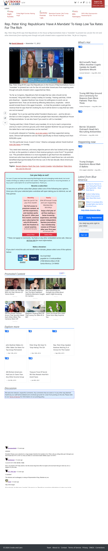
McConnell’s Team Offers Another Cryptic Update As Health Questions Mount (90, 66)
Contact (64, 547)
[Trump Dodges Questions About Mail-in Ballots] (90, 152)
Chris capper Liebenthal (86, 170)
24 (79, 146)
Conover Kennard (84, 73)
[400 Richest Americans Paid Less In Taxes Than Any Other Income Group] (16, 363)
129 (54, 331)
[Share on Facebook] (5, 113)
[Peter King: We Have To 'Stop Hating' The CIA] (39, 336)
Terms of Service (14, 397)
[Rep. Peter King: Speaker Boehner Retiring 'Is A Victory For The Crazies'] (63, 336)
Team (49, 547)
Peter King (68, 166)
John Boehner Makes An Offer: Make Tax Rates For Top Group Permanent (15, 347)
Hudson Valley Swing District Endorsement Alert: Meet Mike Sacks (93, 196)
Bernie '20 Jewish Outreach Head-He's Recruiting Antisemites (90, 129)
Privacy (85, 547)
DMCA (91, 547)
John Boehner (58, 166)
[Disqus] (39, 466)
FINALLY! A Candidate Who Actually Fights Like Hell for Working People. (94, 204)
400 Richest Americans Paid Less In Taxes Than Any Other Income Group (15, 374)
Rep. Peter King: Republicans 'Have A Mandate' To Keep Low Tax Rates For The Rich (54, 26)
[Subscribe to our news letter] (87, 2)
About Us (56, 547)
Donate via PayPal (34, 258)
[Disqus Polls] (39, 421)
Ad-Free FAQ (31, 240)
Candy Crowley (46, 166)
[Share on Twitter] (5, 118)
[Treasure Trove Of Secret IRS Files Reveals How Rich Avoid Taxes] (39, 363)
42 (29, 358)
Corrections (100, 547)
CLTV (23, 3)
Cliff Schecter (83, 135)
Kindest (22, 262)
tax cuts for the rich (23, 168)
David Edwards (17, 43)
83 (79, 111)
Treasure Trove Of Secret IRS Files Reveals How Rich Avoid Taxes (39, 374)
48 (5, 123)
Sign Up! (84, 235)
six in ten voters (41, 133)
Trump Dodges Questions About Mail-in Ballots (90, 164)
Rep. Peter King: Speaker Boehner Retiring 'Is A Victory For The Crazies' (62, 347)
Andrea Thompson (84, 106)
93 (6, 358)
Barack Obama (22, 166)
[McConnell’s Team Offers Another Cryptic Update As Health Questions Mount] (90, 52)
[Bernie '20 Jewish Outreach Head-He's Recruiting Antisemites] (90, 117)
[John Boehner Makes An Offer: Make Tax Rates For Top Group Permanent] (16, 336)
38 (6, 331)
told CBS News (15, 144)
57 (79, 47)
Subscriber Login (98, 5)
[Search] (90, 2)
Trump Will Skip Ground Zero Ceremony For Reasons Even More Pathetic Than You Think (90, 98)
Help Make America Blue (90, 210)
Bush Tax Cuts (33, 166)
